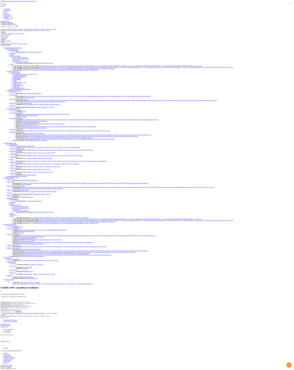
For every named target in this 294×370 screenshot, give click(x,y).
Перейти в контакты (6, 325)
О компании (7, 9)
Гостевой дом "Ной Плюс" (76, 155)
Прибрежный (34, 278)
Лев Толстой (69, 126)
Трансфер (6, 17)
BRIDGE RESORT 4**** (59, 283)
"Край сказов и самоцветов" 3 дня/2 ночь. (78, 217)
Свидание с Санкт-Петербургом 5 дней (90, 67)
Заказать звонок (23, 43)
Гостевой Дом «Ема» (30, 169)
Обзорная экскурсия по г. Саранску (44, 107)
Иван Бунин (24, 121)
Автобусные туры (8, 18)
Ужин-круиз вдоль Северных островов (81, 136)
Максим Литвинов (33, 121)
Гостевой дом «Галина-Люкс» (66, 150)
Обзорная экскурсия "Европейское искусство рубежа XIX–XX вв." (65, 96)
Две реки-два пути (43, 130)
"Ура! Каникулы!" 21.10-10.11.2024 (60, 70)
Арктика (27, 140)
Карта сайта (7, 361)
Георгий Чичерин (135, 119)
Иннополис (31, 104)
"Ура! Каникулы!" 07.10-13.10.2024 (41, 70)
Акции (5, 363)
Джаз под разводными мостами (37, 136)
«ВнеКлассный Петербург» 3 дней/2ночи (178, 67)
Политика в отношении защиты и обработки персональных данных (26, 313)
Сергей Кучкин (108, 119)
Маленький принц (47, 123)
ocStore (9, 367)
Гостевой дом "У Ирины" (43, 147)
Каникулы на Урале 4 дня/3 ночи (36, 217)
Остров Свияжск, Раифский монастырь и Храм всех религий (142, 100)
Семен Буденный (126, 119)
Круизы (6, 13)
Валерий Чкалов (33, 115)
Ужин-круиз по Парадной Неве (99, 136)
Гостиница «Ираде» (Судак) (48, 161)
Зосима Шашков (28, 119)
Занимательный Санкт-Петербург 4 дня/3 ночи (77, 68)
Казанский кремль (32, 100)
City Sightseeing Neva (44, 134)
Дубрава (31, 271)
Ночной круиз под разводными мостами (82, 137)
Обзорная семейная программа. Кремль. (49, 104)
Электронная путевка (9, 357)
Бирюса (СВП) (34, 125)
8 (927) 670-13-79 (20, 33)
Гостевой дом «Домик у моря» (53, 166)
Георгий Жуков (37, 119)
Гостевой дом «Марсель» (60, 163)
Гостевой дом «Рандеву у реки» (33, 152)
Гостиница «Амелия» (50, 155)
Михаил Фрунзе (79, 119)
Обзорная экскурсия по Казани (57, 100)
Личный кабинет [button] (5, 21)
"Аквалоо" (37, 282)
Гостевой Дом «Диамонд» (43, 169)
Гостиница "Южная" (79, 150)
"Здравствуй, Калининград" (34, 52)
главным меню (13, 294)
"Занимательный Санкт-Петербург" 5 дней (155, 67)
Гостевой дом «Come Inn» (49, 152)
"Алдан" (24, 111)
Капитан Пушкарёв (55, 114)
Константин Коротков (40, 126)
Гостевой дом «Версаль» (31, 158)
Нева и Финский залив (108, 139)
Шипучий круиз (147, 134)
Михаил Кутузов (65, 114)
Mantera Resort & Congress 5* (85, 283)
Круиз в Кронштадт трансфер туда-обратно (61, 134)
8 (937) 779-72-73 (11, 33)
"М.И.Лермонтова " (27, 274)
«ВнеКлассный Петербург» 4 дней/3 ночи (200, 67)
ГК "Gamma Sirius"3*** (23, 283)
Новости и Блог (8, 356)
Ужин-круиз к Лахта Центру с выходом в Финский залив (123, 136)
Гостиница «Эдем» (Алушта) (63, 161)
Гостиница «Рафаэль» (31, 174)
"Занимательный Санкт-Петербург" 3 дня (111, 67)
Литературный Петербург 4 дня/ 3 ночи (70, 66)
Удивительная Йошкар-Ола (34, 93)
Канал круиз (139, 134)
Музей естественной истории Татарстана (37, 96)
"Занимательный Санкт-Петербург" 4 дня (133, 67)
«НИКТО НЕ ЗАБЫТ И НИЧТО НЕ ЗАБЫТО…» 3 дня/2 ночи (118, 66)
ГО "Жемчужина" (48, 283)
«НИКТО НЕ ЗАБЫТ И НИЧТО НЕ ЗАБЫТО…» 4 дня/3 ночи (152, 66)
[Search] (16, 26)
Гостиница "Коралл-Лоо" (46, 172)
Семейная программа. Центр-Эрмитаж (140, 96)
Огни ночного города (42, 100)
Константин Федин (35, 128)
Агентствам (7, 14)
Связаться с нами (8, 359)
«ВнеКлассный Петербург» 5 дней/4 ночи (222, 67)
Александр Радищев (58, 119)
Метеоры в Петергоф (26, 133)
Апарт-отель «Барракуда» (100, 161)
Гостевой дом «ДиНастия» (45, 158)
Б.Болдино (30, 197)
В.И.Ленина (30, 277)
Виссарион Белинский (152, 119)
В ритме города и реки (32, 101)
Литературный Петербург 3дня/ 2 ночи (43, 63)
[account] (33, 1)
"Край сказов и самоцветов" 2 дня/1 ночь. (56, 217)
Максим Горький (25, 125)
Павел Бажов (25, 115)
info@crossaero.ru (5, 341)
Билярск (36, 104)
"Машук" (52, 274)
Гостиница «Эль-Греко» (62, 155)
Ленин (145, 119)
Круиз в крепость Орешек (95, 139)
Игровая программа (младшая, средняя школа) (96, 96)
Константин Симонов (69, 119)
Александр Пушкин (60, 126)
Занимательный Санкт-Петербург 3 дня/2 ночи (53, 68)
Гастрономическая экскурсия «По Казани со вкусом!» (203, 100)
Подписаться (19, 311)
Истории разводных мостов (48, 137)
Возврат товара (8, 360)
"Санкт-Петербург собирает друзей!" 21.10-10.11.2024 (84, 70)
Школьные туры (8, 15)
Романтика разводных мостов (63, 137)
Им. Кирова (32, 264)
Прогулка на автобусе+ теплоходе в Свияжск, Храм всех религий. (92, 130)
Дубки (25, 277)
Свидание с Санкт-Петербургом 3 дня (49, 67)
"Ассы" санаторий (53, 260)
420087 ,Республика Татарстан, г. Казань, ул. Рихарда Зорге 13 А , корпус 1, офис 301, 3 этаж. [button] (31, 29)
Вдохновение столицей (32, 130)
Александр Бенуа (45, 114)
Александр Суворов (98, 119)
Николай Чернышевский (89, 126)
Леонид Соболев (116, 119)
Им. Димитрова (39, 264)
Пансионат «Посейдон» (51, 150)
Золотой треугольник (33, 134)
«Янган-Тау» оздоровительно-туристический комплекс (33, 260)
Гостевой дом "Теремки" (57, 147)
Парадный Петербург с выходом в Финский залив (42, 139)
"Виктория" (25, 268)
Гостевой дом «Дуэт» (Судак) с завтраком (82, 161)
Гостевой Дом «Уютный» (38, 155)
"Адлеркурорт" (23, 282)
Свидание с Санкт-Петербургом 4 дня (69, 67)
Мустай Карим (23, 122)
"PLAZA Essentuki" (27, 267)
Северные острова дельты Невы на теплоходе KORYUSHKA (72, 139)
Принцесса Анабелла (26, 114)
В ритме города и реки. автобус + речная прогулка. (62, 130)
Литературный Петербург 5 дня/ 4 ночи (91, 66)
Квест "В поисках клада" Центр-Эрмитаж (119, 96)
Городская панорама (29, 97)
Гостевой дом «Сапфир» (32, 163)
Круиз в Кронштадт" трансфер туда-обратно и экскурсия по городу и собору (116, 134)
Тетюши (26, 104)
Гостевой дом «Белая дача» (38, 150)
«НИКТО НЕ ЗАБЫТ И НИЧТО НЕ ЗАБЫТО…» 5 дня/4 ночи (185, 66)
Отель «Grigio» (89, 150)
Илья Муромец (37, 114)
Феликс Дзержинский (46, 119)
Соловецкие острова (41, 140)
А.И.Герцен (24, 117)
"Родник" (35, 274)
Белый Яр (27, 278)
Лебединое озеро (37, 123)
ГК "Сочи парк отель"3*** (36, 283)
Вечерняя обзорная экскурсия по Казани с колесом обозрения (109, 100)
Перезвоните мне (5, 324)
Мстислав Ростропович (27, 126)
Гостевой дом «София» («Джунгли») (34, 166)
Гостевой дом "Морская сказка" (72, 147)
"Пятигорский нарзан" (44, 274)
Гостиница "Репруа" (31, 147)
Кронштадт (44, 128)
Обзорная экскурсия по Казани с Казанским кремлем (79, 100)
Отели (5, 11)
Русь (141, 119)
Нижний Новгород (78, 126)
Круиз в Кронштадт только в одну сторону (84, 134)
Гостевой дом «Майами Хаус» (33, 161)
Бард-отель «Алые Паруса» (46, 163)
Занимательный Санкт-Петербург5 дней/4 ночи (102, 68)
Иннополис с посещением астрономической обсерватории (173, 100)
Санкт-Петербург (50, 126)
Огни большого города (59, 123)
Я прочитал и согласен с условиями (29, 313)
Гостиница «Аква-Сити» (32, 172)
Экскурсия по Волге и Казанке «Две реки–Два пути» (52, 101)
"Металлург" (31, 282)
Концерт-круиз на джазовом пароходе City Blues (58, 136)
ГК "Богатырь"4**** (71, 283)
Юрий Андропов (88, 119)
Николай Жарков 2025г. (33, 122)
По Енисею (33, 140)
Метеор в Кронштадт (38, 133)
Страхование (7, 10)
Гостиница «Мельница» (73, 163)
